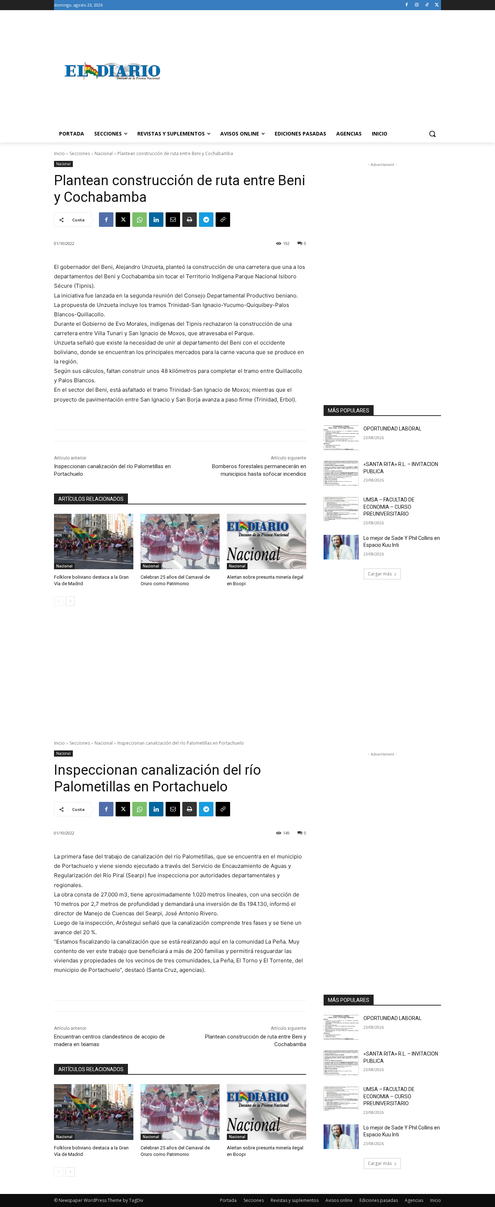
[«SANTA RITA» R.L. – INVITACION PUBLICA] (341, 473)
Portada (228, 1200)
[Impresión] (189, 219)
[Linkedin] (156, 219)
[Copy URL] (223, 219)
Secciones (80, 153)
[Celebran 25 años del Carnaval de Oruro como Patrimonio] (180, 541)
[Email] (173, 219)
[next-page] (70, 601)
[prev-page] (58, 601)
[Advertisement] (305, 71)
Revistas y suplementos (295, 1200)
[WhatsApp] (139, 219)
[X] (437, 5)
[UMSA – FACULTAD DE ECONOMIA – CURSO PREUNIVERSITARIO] (341, 508)
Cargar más (380, 574)
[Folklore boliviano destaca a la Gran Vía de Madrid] (93, 541)
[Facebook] (407, 5)
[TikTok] (427, 5)
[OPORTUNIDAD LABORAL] (341, 437)
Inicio (59, 153)
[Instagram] (417, 5)
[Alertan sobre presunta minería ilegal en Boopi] (266, 541)
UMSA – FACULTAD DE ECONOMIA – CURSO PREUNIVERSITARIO (389, 507)
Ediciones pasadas (378, 1200)
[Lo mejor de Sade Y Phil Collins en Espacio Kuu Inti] (341, 547)
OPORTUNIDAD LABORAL (392, 429)
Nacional (104, 153)
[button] (432, 133)
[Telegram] (206, 219)
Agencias (414, 1200)
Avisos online (339, 1200)
